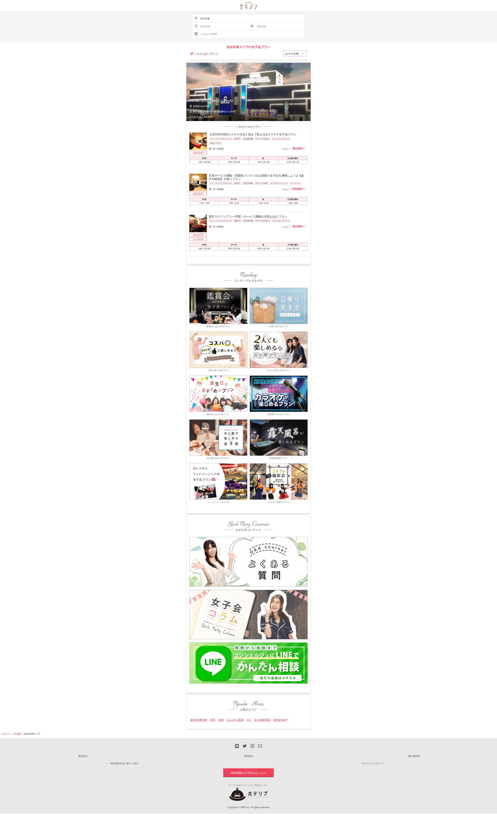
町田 (212, 719)
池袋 (221, 719)
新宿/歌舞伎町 (198, 719)
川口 (249, 719)
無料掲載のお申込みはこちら (248, 773)
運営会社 (83, 755)
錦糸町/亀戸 (280, 719)
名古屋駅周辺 (262, 719)
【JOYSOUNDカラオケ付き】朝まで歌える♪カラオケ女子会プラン (253, 134)
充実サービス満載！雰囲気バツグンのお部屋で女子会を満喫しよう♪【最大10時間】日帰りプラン (256, 177)
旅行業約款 (414, 755)
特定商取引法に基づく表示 (124, 763)
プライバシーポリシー (372, 763)
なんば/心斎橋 (234, 719)
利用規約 (248, 755)
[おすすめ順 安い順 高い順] (295, 53)
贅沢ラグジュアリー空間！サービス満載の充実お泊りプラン (248, 216)
